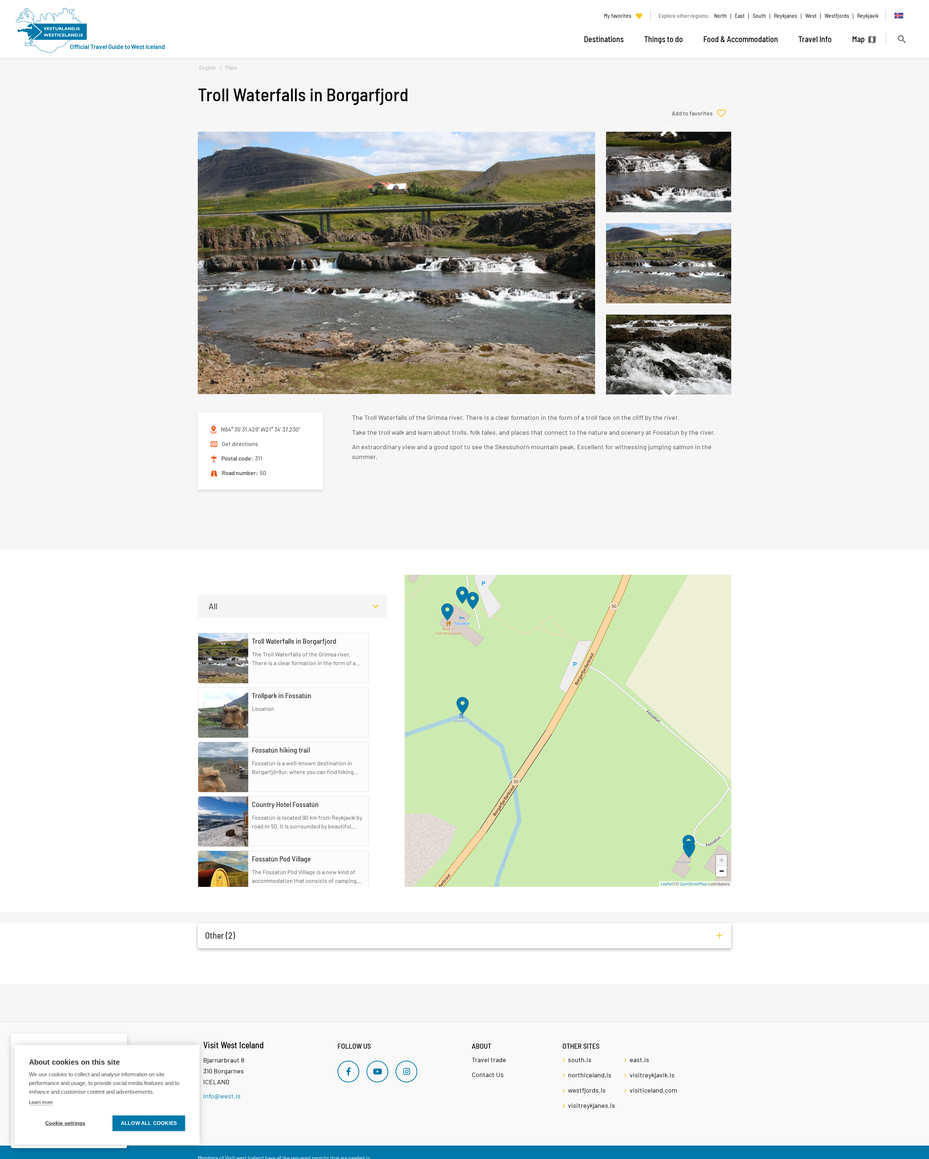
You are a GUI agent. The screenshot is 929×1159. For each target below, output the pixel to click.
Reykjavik (868, 15)
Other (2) (220, 935)
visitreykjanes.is (591, 1105)
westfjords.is (587, 1090)
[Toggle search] (901, 39)
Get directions (240, 443)
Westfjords (836, 15)
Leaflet (667, 883)
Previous (668, 131)
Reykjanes (785, 15)
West (811, 15)
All (213, 606)
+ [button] (721, 860)
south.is (580, 1060)
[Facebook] (348, 1071)
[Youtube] (377, 1071)
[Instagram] (406, 1071)
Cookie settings (65, 1123)
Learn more (41, 1102)
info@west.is (222, 1096)
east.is (639, 1060)
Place (231, 68)
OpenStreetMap (693, 883)
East (740, 15)
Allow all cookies (149, 1123)
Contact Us (488, 1074)
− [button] (721, 871)
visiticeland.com (653, 1090)
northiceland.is (589, 1075)
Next (668, 395)
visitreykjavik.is (652, 1075)
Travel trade (489, 1060)
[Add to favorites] (701, 113)
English (207, 68)
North (720, 15)
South (759, 15)
